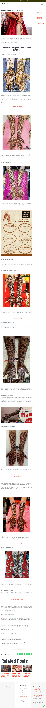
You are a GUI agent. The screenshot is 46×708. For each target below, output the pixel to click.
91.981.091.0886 (23, 694)
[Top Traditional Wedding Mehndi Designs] (6, 668)
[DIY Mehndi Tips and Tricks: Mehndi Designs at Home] (17, 668)
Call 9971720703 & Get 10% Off (23, 0)
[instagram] (7, 687)
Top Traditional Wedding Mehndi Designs (5, 675)
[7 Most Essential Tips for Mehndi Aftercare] (27, 668)
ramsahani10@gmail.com (23, 696)
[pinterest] (9, 687)
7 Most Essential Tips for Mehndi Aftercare (27, 675)
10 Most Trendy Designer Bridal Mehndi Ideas (39, 13)
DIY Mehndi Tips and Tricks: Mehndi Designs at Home (16, 675)
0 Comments (7, 677)
